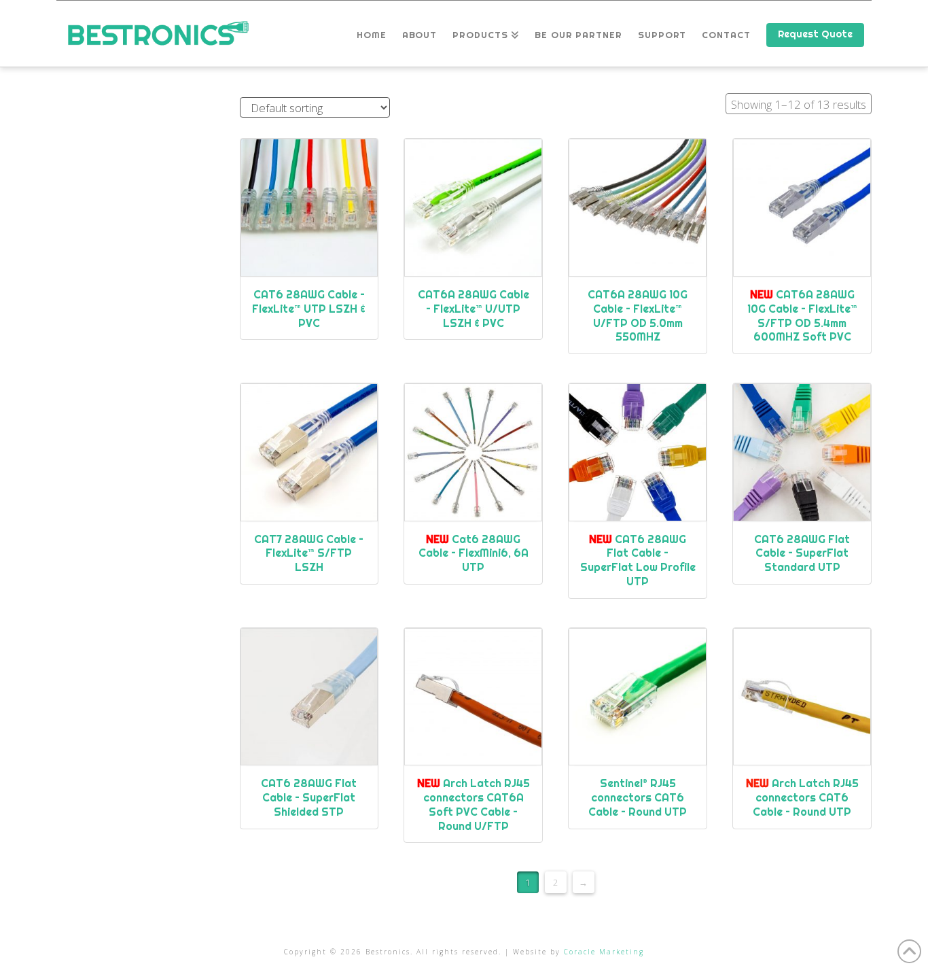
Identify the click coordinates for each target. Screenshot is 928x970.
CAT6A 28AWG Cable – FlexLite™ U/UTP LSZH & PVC (473, 309)
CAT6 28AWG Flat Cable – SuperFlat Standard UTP (802, 553)
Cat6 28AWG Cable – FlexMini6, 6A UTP (473, 553)
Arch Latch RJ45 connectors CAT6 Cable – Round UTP (802, 797)
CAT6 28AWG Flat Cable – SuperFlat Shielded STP (309, 797)
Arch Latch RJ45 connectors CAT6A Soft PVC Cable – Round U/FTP (473, 804)
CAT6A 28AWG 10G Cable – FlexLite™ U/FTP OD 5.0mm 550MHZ (638, 315)
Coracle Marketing (604, 951)
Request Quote (815, 34)
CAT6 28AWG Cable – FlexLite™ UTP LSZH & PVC (308, 309)
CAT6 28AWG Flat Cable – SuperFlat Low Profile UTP (638, 560)
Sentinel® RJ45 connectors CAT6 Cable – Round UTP (637, 797)
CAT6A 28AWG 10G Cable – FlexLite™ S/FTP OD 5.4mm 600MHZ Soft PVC (802, 315)
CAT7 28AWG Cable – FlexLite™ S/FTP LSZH (308, 553)
